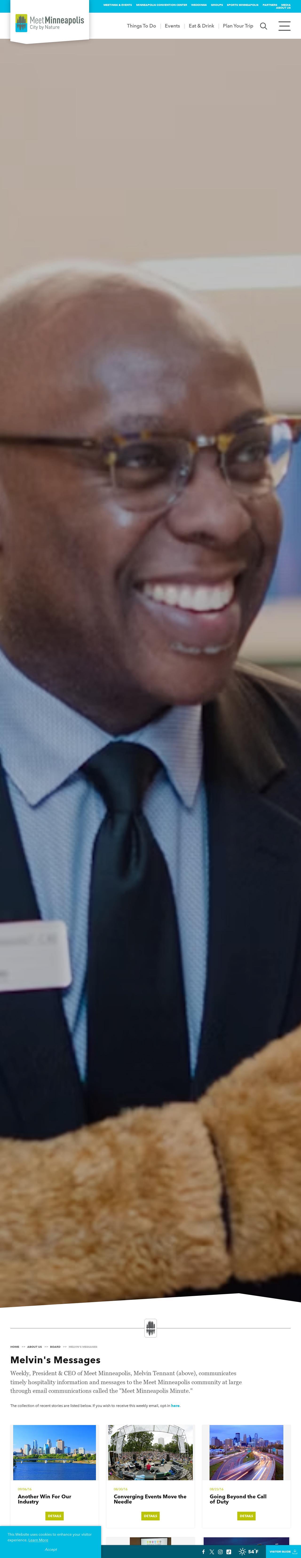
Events (172, 26)
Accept (51, 1549)
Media (286, 5)
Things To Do (141, 26)
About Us (283, 7)
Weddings (199, 5)
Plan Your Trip (238, 26)
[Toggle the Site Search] (263, 26)
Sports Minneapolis (242, 5)
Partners (270, 5)
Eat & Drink (201, 26)
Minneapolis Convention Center (161, 5)
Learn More (38, 1540)
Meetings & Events (117, 5)
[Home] (50, 23)
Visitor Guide (280, 1551)
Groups (217, 5)
